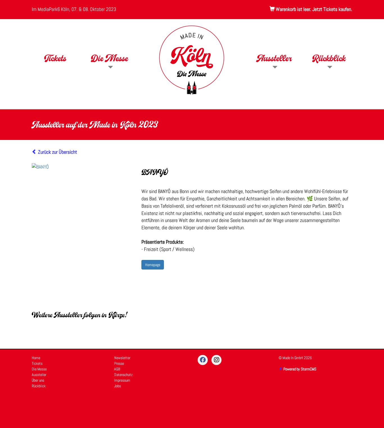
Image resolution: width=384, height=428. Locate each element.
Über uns (38, 380)
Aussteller (274, 59)
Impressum (122, 380)
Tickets (55, 59)
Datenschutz (123, 374)
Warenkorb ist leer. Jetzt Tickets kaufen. (313, 9)
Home (36, 357)
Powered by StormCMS (299, 369)
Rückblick (329, 59)
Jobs (117, 385)
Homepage (152, 264)
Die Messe (109, 59)
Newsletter (122, 357)
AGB (117, 369)
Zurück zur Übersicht (57, 152)
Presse (119, 363)
